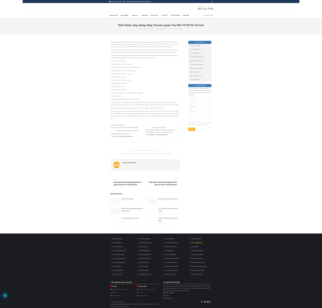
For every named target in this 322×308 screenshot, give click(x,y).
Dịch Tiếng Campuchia (197, 64)
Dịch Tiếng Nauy (144, 262)
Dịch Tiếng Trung (170, 274)
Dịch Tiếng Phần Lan (145, 274)
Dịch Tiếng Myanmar (145, 258)
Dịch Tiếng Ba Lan (196, 53)
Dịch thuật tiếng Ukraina (133, 153)
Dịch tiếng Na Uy (196, 239)
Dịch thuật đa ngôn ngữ (197, 286)
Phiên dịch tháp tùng (172, 290)
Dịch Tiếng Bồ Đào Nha (197, 57)
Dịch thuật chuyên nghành (199, 266)
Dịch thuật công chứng (198, 262)
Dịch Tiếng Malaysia (145, 250)
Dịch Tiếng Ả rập (195, 45)
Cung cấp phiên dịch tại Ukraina (130, 218)
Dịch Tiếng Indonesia (145, 242)
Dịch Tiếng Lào (143, 246)
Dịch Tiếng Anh (195, 49)
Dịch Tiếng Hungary (145, 239)
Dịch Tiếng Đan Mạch (197, 68)
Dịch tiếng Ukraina (143, 153)
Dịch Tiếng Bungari (196, 60)
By (148, 150)
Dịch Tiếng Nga (143, 266)
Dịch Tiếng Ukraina (137, 150)
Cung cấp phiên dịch (197, 250)
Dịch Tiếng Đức (195, 72)
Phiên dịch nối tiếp (196, 288)
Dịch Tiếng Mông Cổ (145, 254)
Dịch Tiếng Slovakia (171, 254)
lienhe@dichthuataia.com (117, 295)
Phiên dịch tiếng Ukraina (159, 153)
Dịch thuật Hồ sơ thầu (127, 199)
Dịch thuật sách (172, 288)
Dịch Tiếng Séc (169, 250)
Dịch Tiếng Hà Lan (196, 75)
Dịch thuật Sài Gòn (196, 274)
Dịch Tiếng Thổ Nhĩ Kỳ (171, 266)
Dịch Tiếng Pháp (170, 239)
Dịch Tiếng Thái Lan (171, 262)
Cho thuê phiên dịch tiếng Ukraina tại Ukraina (168, 210)
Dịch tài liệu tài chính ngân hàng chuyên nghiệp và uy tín (132, 210)
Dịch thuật (124, 153)
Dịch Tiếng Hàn (195, 79)
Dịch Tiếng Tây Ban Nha (172, 258)
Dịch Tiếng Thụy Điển (171, 270)
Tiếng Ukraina (168, 153)
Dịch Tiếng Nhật (143, 270)
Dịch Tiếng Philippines (171, 242)
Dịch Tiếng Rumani (170, 246)
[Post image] (115, 201)
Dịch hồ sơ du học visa (184, 288)
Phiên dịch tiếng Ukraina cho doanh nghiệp (167, 219)
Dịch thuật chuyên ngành (183, 286)
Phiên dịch (150, 153)
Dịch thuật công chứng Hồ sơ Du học (168, 199)
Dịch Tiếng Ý (195, 246)
